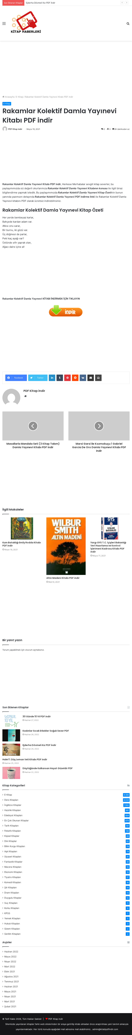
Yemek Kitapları (12, 918)
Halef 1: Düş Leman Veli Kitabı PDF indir (24, 759)
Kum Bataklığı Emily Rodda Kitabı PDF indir (21, 544)
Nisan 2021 (10, 996)
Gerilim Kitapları (12, 934)
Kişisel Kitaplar (11, 836)
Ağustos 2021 (11, 976)
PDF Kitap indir (15, 129)
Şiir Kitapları (10, 887)
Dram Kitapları (11, 892)
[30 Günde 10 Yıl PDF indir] (11, 721)
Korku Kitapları (11, 908)
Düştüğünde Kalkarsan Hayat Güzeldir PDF (48, 768)
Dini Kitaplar (10, 841)
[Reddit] (75, 378)
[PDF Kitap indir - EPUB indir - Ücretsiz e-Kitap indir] (25, 23)
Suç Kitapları (10, 903)
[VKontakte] (83, 378)
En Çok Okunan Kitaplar (16, 820)
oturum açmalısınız (34, 650)
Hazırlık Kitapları (12, 810)
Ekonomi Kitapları (13, 872)
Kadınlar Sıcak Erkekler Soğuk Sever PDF (46, 730)
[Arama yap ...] (128, 24)
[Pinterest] (67, 378)
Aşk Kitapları (10, 851)
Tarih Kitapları (11, 825)
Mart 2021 (9, 1001)
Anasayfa (9, 96)
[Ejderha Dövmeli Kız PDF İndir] (11, 750)
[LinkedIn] (52, 378)
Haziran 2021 (11, 986)
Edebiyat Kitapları (13, 815)
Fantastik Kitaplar (13, 861)
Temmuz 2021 (11, 981)
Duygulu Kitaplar (12, 898)
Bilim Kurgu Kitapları (14, 846)
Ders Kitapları (11, 800)
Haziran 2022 (11, 951)
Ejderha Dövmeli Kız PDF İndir (40, 2)
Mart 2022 (9, 966)
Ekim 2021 (9, 971)
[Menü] (4, 24)
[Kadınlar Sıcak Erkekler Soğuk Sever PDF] (11, 735)
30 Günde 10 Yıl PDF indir (37, 716)
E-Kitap (19, 96)
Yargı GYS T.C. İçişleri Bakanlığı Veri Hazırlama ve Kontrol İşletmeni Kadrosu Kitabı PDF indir (108, 547)
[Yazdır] (98, 378)
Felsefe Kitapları (12, 831)
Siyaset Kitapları (12, 856)
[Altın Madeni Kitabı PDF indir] (65, 546)
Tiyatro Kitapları (12, 877)
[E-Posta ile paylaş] (90, 378)
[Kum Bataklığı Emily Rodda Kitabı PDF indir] (22, 528)
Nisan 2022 (10, 961)
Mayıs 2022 (10, 956)
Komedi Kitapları (12, 882)
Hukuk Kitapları (12, 923)
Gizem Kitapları (12, 928)
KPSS (7, 913)
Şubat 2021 (10, 1006)
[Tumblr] (60, 378)
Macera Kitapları (12, 867)
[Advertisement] (66, 66)
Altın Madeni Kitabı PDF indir (63, 578)
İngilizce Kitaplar (12, 805)
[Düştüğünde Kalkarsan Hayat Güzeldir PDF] (11, 773)
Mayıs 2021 (10, 991)
